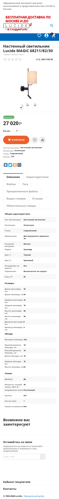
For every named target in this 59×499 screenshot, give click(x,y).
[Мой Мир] (19, 165)
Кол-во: (6, 131)
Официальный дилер (34, 496)
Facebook (23, 473)
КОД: (38, 59)
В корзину (18, 139)
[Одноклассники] (15, 165)
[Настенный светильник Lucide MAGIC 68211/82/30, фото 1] (29, 83)
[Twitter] (10, 165)
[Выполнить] (42, 456)
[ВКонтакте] (6, 165)
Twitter (42, 473)
